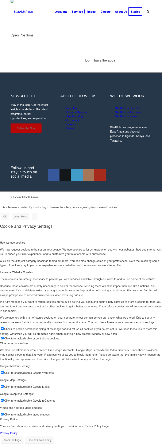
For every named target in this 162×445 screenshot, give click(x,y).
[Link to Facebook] (53, 175)
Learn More (20, 216)
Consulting (71, 108)
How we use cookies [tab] (12, 242)
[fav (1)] (22, 11)
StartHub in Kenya (126, 116)
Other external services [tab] (14, 343)
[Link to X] (65, 175)
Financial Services (76, 112)
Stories (69, 128)
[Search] (147, 11)
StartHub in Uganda (127, 108)
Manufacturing (74, 116)
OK (5, 216)
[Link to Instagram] (88, 175)
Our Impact (72, 120)
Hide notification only (39, 440)
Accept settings (12, 440)
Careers (70, 124)
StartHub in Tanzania (128, 112)
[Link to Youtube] (100, 175)
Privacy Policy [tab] (9, 419)
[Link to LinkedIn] (77, 175)
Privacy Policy (9, 433)
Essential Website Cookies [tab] (16, 272)
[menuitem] (60, 11)
